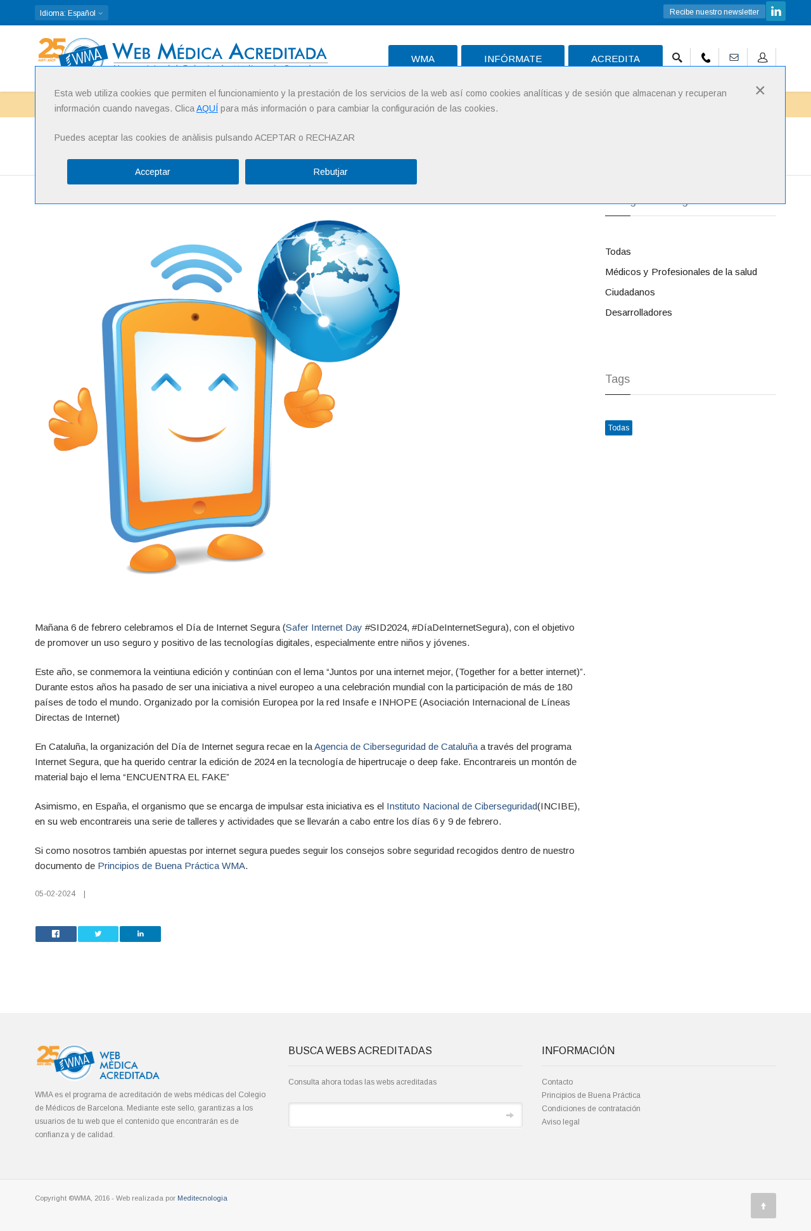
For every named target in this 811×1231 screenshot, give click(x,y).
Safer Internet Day (324, 627)
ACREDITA (615, 58)
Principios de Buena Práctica (591, 1095)
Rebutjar (331, 172)
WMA (423, 58)
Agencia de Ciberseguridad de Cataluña (396, 746)
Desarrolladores (638, 312)
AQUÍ (207, 108)
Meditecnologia (202, 1198)
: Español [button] (69, 13)
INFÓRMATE (513, 58)
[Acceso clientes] (763, 55)
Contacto (557, 1082)
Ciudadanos (630, 292)
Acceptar (152, 172)
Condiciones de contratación (591, 1108)
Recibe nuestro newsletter (714, 12)
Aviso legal (561, 1122)
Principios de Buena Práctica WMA (171, 865)
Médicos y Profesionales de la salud (681, 271)
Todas (618, 251)
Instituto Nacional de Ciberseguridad (461, 806)
